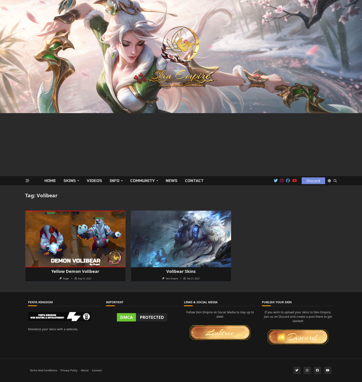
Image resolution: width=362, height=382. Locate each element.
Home (50, 180)
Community (142, 180)
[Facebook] (288, 181)
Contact (194, 180)
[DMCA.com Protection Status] (142, 317)
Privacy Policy (69, 370)
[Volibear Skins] (181, 239)
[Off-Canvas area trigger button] (27, 180)
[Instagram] (282, 181)
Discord (313, 180)
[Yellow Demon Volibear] (75, 239)
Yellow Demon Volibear (75, 271)
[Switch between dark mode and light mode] (329, 181)
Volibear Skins (181, 271)
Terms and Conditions (43, 370)
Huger (66, 278)
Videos (94, 180)
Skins (69, 180)
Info (114, 180)
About (85, 370)
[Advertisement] (181, 144)
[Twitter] (276, 181)
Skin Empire (172, 278)
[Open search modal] (335, 181)
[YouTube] (294, 181)
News (171, 180)
